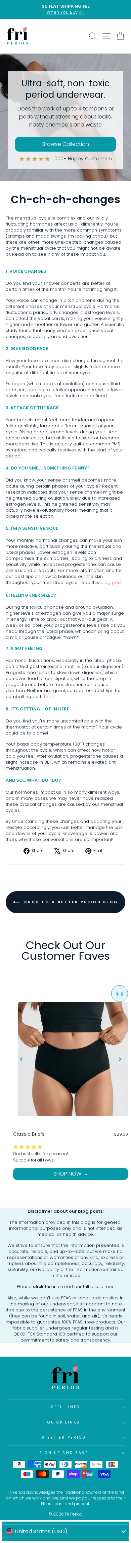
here (49, 697)
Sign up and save (63, 1452)
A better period (64, 1437)
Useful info (63, 1406)
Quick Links (63, 1422)
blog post (111, 583)
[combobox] (65, 1531)
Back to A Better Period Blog (70, 902)
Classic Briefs (29, 1134)
